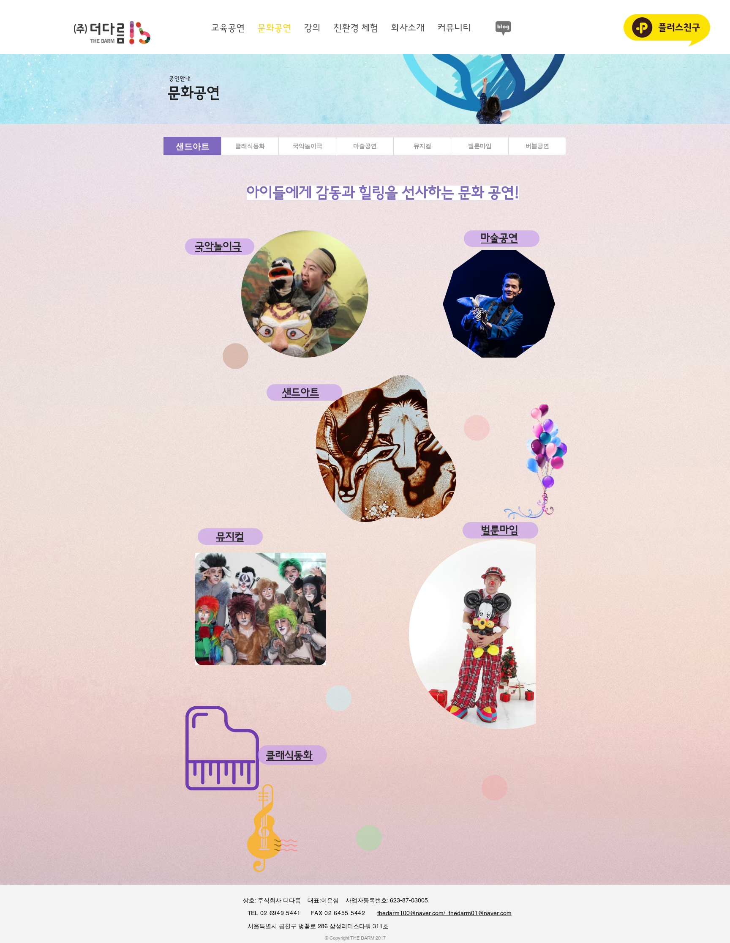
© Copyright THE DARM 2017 (355, 938)
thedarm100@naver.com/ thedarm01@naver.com (444, 913)
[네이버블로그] (503, 28)
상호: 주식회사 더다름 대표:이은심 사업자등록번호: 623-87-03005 (331, 900)
